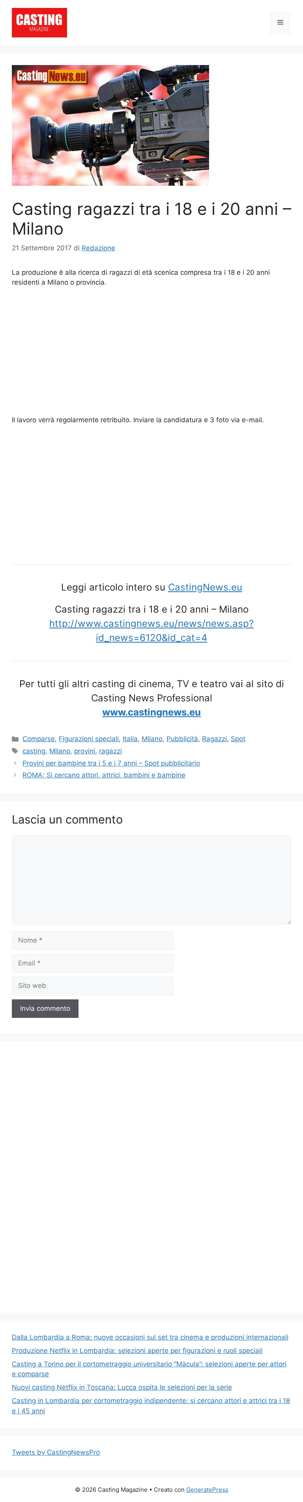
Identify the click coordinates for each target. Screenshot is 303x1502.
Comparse (38, 739)
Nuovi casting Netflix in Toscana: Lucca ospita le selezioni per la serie (122, 1387)
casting (33, 751)
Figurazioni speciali (89, 739)
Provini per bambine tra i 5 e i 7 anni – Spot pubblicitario (111, 763)
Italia (130, 739)
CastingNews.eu (205, 587)
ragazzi (110, 751)
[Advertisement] (151, 353)
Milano (152, 739)
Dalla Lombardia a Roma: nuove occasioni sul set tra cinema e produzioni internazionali (150, 1337)
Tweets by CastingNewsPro (56, 1452)
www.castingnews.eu (151, 712)
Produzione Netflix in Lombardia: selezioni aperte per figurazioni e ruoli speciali (137, 1351)
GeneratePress (207, 1489)
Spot (238, 739)
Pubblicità (182, 739)
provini (84, 751)
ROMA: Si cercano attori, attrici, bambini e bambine (103, 775)
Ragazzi (214, 739)
